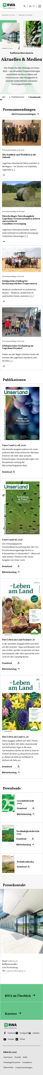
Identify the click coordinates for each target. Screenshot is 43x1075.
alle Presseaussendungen (23, 114)
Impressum (8, 1057)
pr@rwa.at (13, 961)
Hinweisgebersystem (11, 1062)
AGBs (25, 1057)
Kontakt (18, 1057)
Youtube (11, 1039)
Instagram (24, 1033)
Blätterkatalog (9, 572)
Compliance (27, 1062)
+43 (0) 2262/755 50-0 (16, 970)
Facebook (11, 1033)
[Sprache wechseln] (33, 6)
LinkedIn (36, 1033)
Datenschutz (8, 1067)
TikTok (22, 1039)
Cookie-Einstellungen (23, 1067)
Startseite (9, 5)
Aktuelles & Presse (8, 15)
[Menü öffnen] (40, 6)
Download (7, 472)
